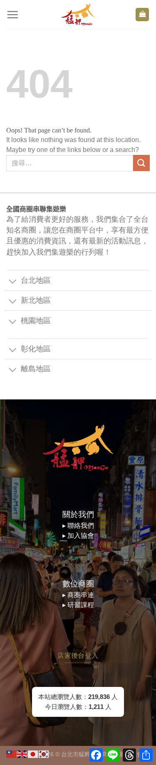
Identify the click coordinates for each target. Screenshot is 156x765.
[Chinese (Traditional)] (11, 753)
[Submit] (141, 163)
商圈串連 (80, 594)
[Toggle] (12, 281)
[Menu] (12, 14)
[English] (22, 753)
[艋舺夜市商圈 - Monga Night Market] (78, 14)
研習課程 (80, 604)
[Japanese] (33, 753)
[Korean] (44, 753)
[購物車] (142, 15)
